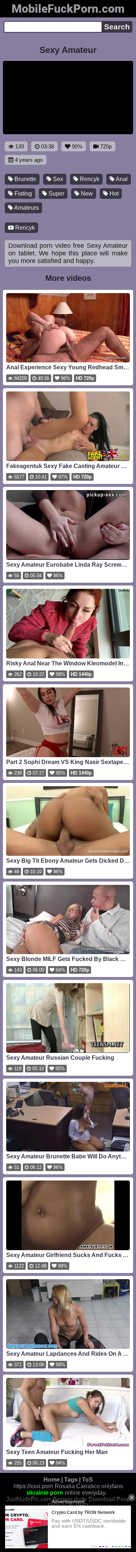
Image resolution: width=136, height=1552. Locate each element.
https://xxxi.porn (33, 1486)
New (86, 193)
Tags (71, 1480)
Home (52, 1480)
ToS (87, 1480)
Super (55, 193)
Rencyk (88, 179)
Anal (121, 179)
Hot (113, 193)
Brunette (24, 179)
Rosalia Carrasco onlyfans (89, 1486)
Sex (57, 179)
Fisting (22, 193)
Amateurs (26, 208)
